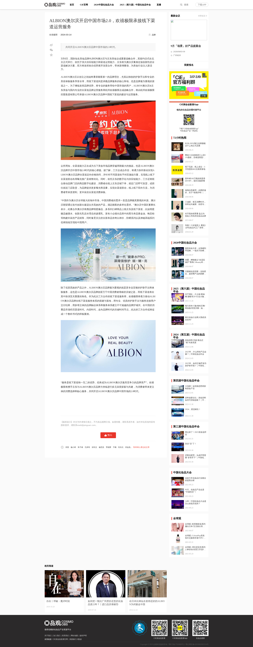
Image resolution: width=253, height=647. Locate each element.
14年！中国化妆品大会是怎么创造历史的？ (195, 502)
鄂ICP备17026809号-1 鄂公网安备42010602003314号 (188, 644)
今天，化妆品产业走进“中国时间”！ (194, 491)
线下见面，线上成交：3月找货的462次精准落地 (195, 168)
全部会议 (201, 16)
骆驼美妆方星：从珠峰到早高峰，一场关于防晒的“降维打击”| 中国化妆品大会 (195, 249)
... (107, 447)
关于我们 (48, 636)
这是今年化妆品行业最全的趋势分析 (195, 479)
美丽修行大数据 (75, 639)
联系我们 (65, 636)
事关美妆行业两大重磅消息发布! (195, 318)
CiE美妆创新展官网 (60, 639)
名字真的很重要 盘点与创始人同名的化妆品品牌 (195, 214)
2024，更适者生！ (193, 409)
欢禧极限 (53, 35)
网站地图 (74, 636)
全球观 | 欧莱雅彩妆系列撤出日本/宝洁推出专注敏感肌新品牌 (195, 525)
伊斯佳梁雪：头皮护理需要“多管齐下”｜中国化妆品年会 (195, 456)
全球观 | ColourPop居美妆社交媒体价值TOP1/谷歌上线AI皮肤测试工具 (195, 536)
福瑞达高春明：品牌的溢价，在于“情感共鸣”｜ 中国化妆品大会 (195, 192)
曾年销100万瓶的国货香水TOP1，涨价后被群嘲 (195, 179)
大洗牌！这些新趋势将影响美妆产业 (195, 387)
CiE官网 (84, 5)
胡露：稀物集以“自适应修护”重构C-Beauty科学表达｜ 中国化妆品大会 (195, 261)
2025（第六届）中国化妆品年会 (135, 5)
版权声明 (83, 636)
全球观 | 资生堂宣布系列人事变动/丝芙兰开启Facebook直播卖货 (195, 548)
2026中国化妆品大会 (104, 5)
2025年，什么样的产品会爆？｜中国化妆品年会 (195, 353)
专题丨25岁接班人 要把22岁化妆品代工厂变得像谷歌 (195, 227)
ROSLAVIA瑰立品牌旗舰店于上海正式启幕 (195, 144)
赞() (109, 435)
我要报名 (189, 65)
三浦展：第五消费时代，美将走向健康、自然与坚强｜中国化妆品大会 (195, 204)
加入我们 (56, 636)
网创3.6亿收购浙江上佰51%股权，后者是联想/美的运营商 (195, 157)
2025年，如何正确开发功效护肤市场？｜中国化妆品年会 (195, 364)
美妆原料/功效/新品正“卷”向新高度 (194, 341)
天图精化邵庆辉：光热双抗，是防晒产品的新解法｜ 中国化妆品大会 (195, 272)
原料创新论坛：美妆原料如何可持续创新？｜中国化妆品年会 (195, 399)
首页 (72, 5)
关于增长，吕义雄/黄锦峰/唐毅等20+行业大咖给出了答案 (195, 295)
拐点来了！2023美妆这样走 (195, 433)
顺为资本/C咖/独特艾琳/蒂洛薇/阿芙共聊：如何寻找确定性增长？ (195, 307)
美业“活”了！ (190, 444)
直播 (159, 5)
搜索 (186, 5)
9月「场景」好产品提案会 (186, 45)
